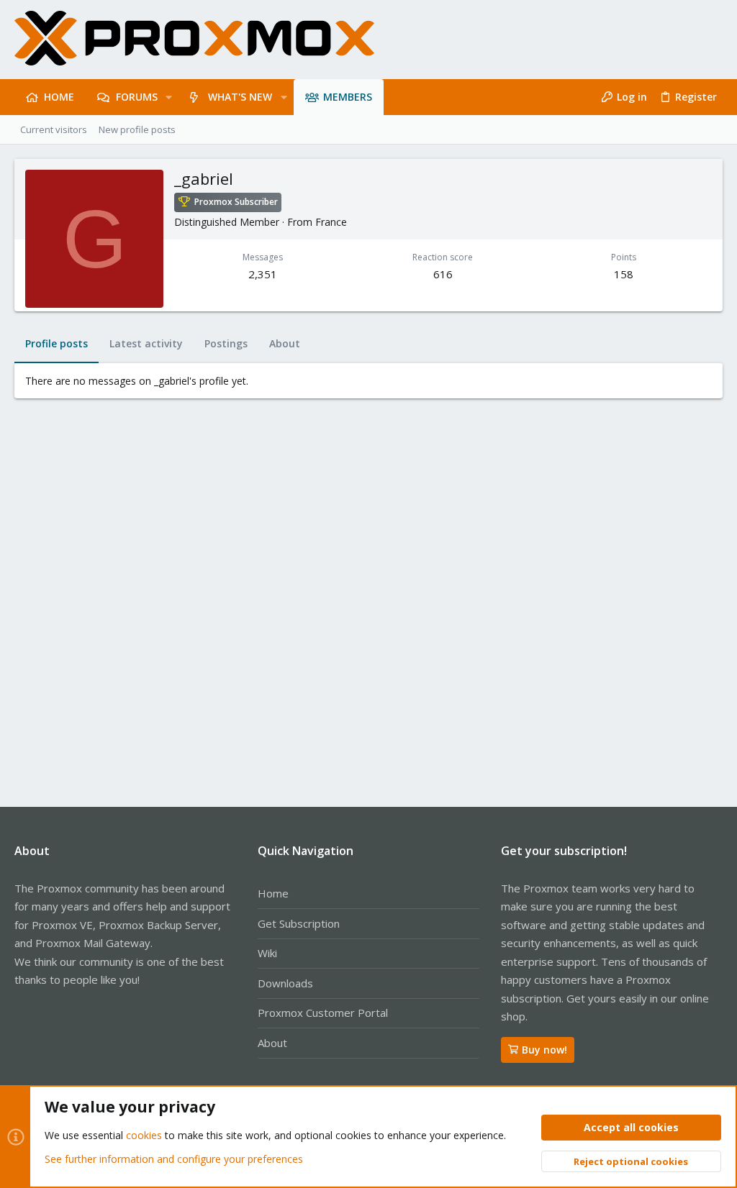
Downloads (285, 983)
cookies (144, 1135)
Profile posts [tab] (56, 343)
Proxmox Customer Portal (323, 1012)
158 (623, 274)
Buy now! (544, 1049)
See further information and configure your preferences (174, 1159)
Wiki (267, 953)
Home (273, 893)
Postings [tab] (226, 343)
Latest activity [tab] (146, 343)
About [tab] (284, 343)
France (331, 222)
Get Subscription (299, 923)
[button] (168, 97)
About (272, 1043)
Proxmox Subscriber (236, 202)
